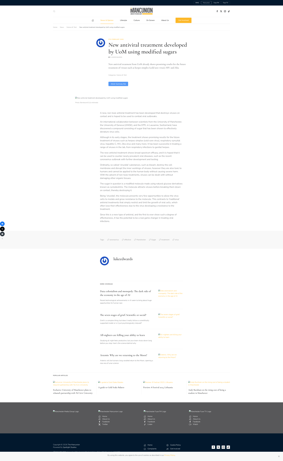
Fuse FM (216, 3)
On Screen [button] (150, 20)
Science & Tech (122, 75)
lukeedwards (116, 57)
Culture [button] (137, 20)
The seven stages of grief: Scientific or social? (123, 315)
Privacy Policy (169, 455)
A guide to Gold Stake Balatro (111, 387)
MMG (197, 3)
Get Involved (183, 20)
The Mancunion (74, 444)
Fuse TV (225, 3)
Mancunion (206, 3)
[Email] (2, 234)
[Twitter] (2, 229)
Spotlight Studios (69, 447)
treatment (165, 240)
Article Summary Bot (118, 84)
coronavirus (114, 240)
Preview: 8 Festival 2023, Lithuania (158, 387)
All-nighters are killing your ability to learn (122, 335)
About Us (165, 20)
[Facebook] (2, 223)
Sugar (153, 240)
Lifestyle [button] (123, 20)
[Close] (279, 456)
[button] (54, 11)
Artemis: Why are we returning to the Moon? (123, 355)
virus (177, 240)
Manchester (141, 240)
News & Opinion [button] (106, 20)
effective (127, 240)
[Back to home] (141, 11)
